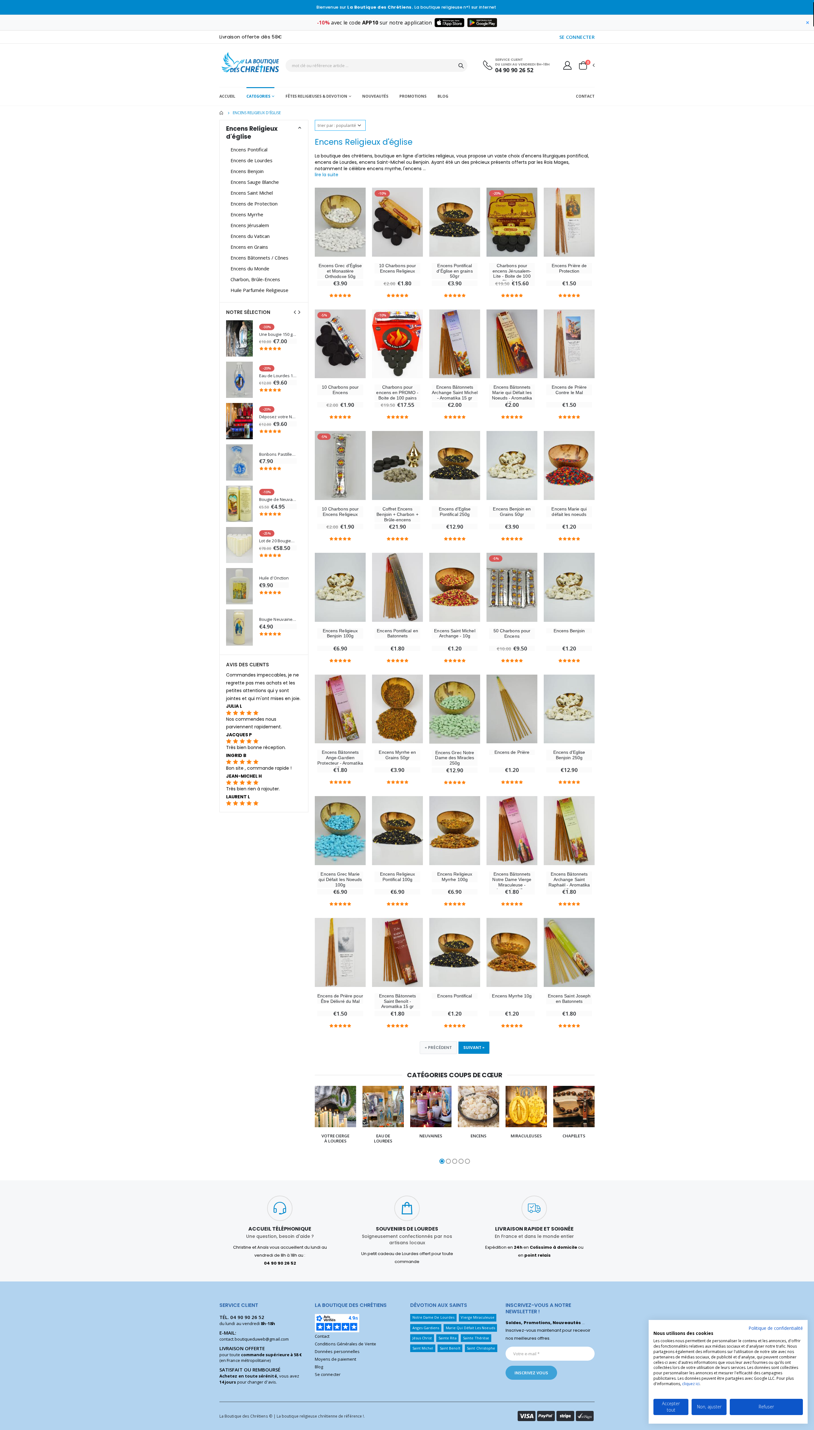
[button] (586, 65)
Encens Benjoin (569, 630)
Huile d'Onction (274, 578)
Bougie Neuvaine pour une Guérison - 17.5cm (278, 619)
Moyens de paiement (335, 1359)
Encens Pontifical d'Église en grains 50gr (455, 271)
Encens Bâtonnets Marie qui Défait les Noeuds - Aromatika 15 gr (512, 395)
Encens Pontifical (454, 995)
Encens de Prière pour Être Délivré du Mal (340, 998)
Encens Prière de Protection (569, 268)
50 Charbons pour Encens (511, 633)
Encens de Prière (511, 752)
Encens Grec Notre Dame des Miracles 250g (454, 758)
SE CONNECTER (577, 37)
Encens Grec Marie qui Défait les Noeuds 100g (340, 879)
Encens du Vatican (250, 236)
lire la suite (326, 174)
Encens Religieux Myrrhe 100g (454, 876)
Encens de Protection (254, 203)
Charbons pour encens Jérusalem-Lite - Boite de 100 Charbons (512, 273)
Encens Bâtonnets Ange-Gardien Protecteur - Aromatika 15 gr (340, 760)
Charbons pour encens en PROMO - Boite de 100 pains (397, 392)
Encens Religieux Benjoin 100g (340, 633)
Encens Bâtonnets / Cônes (259, 257)
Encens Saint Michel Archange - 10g (454, 633)
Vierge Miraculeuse (477, 1317)
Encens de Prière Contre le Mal (569, 390)
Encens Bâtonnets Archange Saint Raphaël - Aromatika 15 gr (569, 881)
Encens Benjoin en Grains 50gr (512, 511)
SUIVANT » (474, 1047)
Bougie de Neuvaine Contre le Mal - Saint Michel (278, 499)
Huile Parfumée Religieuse (259, 290)
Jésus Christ (422, 1338)
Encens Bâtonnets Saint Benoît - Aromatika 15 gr (397, 1001)
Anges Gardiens (425, 1327)
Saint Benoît (450, 1348)
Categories (258, 96)
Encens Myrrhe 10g (512, 995)
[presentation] (302, 1125)
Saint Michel (422, 1348)
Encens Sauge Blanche (255, 182)
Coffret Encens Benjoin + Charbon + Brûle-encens (397, 514)
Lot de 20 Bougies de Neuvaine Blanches (278, 541)
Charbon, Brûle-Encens (255, 279)
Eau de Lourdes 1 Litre (278, 375)
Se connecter (328, 1374)
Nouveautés (375, 96)
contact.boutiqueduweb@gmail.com (254, 1339)
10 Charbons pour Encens (340, 390)
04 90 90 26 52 (514, 70)
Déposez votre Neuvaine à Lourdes (278, 417)
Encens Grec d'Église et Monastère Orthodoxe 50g (340, 271)
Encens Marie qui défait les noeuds (569, 511)
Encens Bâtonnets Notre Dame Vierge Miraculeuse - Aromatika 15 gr (511, 881)
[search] (461, 65)
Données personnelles (337, 1351)
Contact (585, 96)
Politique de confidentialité (775, 1328)
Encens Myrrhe (247, 214)
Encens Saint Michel (252, 193)
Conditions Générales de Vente (345, 1344)
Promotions (412, 96)
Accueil (227, 96)
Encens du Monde (250, 268)
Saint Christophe (481, 1348)
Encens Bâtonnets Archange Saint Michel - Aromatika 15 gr (454, 392)
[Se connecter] (567, 65)
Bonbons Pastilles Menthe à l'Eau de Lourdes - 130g (278, 454)
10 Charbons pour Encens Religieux (397, 268)
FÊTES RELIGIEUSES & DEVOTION (316, 96)
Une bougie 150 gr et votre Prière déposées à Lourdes (278, 334)
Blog (443, 96)
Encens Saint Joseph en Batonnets (569, 998)
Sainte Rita (447, 1338)
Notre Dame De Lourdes (433, 1317)
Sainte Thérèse (476, 1338)
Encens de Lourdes (251, 160)
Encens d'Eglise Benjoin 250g (569, 755)
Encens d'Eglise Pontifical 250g (455, 511)
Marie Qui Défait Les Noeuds (470, 1327)
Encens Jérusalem (250, 225)
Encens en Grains (249, 247)
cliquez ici (691, 1383)
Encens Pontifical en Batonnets (397, 633)
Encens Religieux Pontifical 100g (397, 876)
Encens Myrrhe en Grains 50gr (397, 755)
